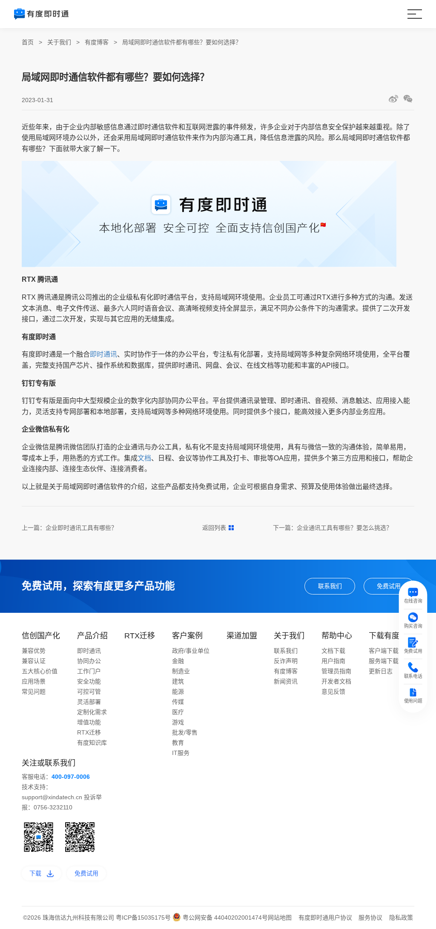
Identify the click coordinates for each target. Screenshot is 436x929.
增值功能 (89, 722)
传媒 (178, 701)
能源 (178, 691)
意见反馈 (333, 691)
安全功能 (89, 681)
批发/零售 (185, 732)
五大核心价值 (39, 671)
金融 (178, 660)
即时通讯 (103, 354)
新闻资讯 (286, 681)
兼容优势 (34, 650)
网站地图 (280, 917)
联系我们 (330, 586)
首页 (28, 42)
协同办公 (89, 660)
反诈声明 (286, 660)
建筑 (178, 681)
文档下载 (333, 650)
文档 (144, 458)
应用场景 (34, 681)
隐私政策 (401, 917)
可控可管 (89, 691)
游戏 (178, 722)
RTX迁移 (89, 732)
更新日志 (381, 671)
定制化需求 (92, 712)
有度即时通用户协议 (325, 917)
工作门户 (89, 671)
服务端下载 (384, 660)
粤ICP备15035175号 (144, 917)
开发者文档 (336, 681)
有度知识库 (92, 742)
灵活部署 (89, 701)
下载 (35, 873)
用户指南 (333, 660)
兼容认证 (34, 660)
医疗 (178, 712)
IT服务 (180, 752)
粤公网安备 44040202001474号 (224, 917)
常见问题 (34, 691)
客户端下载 (384, 650)
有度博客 (97, 42)
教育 (178, 742)
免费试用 (389, 586)
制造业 (181, 671)
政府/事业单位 (190, 650)
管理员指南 (336, 671)
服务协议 (370, 917)
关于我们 (59, 42)
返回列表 (214, 527)
